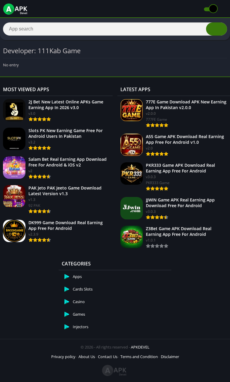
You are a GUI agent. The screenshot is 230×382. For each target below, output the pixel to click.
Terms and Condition (139, 356)
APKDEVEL (140, 347)
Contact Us (107, 356)
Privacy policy (63, 356)
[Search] (216, 29)
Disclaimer (170, 356)
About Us (86, 356)
